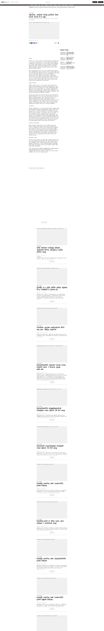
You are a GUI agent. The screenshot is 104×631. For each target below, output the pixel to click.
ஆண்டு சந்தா (71, 5)
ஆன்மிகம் (55, 5)
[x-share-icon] (31, 43)
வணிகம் (59, 5)
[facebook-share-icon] (33, 43)
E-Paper (9, 2)
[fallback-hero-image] (63, 53)
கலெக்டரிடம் (41, 168)
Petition (34, 168)
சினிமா (42, 5)
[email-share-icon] (36, 43)
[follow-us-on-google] (58, 43)
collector (31, 168)
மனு (37, 168)
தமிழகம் (32, 5)
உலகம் (39, 5)
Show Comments (44, 222)
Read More (52, 261)
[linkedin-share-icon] (34, 43)
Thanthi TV (17, 2)
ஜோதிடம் (51, 5)
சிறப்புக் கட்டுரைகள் (65, 5)
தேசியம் (35, 5)
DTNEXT (12, 2)
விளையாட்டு (47, 5)
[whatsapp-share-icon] (29, 43)
